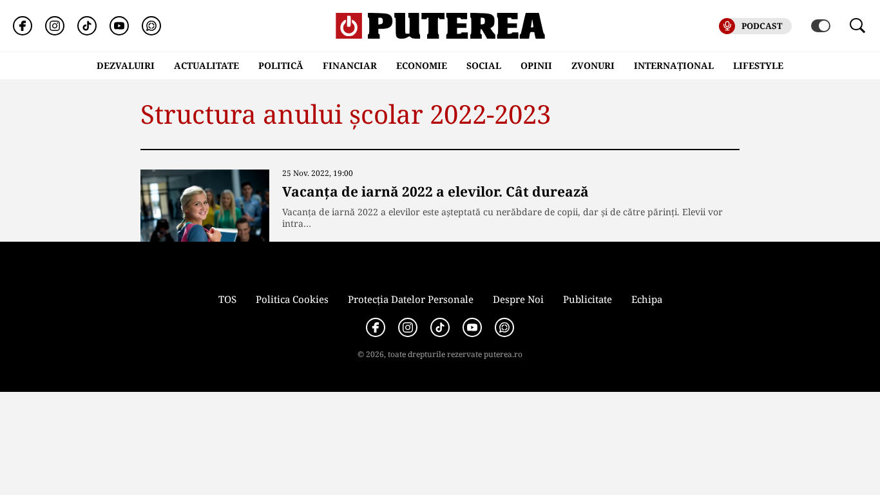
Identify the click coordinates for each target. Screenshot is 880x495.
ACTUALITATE (206, 65)
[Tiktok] (87, 25)
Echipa (646, 299)
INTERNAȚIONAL (674, 65)
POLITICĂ (280, 65)
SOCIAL (483, 65)
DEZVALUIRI (126, 65)
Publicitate (587, 299)
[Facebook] (22, 25)
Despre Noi (518, 299)
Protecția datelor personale (410, 299)
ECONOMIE (421, 65)
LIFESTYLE (758, 65)
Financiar (350, 65)
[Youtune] (119, 25)
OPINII (536, 65)
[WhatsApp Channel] (151, 25)
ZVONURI (593, 65)
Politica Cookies (292, 299)
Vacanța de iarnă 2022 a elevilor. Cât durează (435, 191)
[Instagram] (54, 25)
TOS (227, 299)
